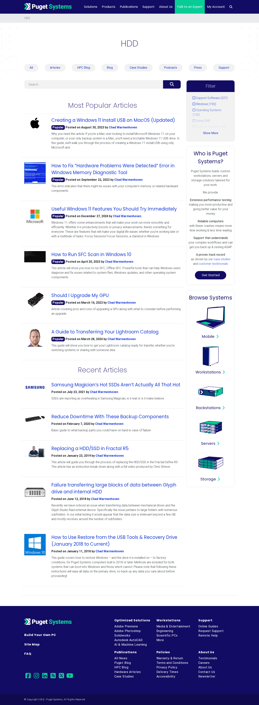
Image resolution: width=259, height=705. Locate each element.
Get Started (211, 275)
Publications (129, 7)
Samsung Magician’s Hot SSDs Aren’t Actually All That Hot (115, 385)
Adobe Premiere (126, 626)
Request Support (211, 631)
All (31, 67)
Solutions (90, 7)
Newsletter (206, 676)
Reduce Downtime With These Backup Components (110, 416)
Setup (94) (202, 121)
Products (108, 7)
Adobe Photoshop (127, 631)
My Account (216, 7)
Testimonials (207, 658)
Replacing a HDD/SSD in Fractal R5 (90, 448)
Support (148, 7)
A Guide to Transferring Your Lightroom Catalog (105, 332)
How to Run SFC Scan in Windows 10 (91, 254)
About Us (166, 7)
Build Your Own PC (40, 635)
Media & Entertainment (173, 626)
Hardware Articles (127, 672)
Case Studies (138, 67)
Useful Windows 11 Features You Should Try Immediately (114, 209)
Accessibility (165, 676)
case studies (221, 259)
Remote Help (208, 635)
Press (198, 67)
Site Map (31, 644)
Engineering (164, 631)
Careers (204, 663)
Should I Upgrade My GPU (80, 295)
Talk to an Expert (189, 7)
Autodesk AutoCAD (128, 640)
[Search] (172, 84)
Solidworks (122, 635)
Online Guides (208, 626)
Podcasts (170, 67)
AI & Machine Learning (130, 644)
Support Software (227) (211, 98)
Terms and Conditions (172, 663)
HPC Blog (83, 67)
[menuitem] (231, 7)
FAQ (27, 654)
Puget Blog (122, 663)
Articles (55, 67)
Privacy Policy (166, 667)
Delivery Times (167, 672)
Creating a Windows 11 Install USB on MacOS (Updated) (113, 120)
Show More (210, 133)
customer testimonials (213, 264)
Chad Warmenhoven (123, 127)
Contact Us (206, 672)
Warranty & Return (169, 658)
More (160, 640)
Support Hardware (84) (210, 127)
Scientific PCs (167, 635)
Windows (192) (205, 104)
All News (120, 658)
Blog (110, 67)
